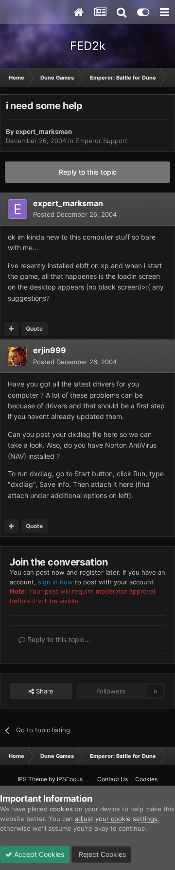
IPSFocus (70, 779)
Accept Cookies (38, 854)
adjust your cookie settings (116, 818)
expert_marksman (44, 131)
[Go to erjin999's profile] (17, 356)
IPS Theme (32, 779)
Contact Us (112, 779)
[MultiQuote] (11, 329)
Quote (34, 328)
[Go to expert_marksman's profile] (17, 209)
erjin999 (49, 350)
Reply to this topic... (57, 639)
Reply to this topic (88, 172)
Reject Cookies (101, 854)
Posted (75, 214)
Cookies (146, 779)
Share (43, 691)
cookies (61, 809)
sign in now (55, 582)
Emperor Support (101, 141)
